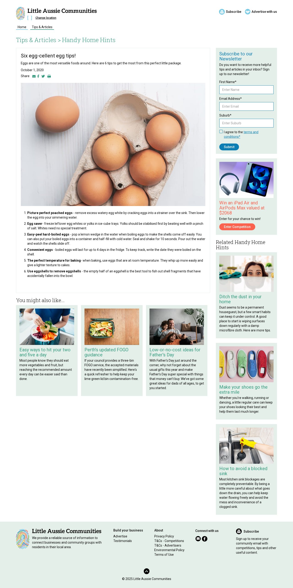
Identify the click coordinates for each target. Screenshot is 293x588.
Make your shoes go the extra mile (243, 390)
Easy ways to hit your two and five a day (45, 352)
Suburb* (225, 115)
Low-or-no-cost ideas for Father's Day (175, 352)
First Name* (227, 82)
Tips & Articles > (38, 40)
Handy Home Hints (89, 40)
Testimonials (122, 541)
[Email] (34, 76)
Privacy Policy (164, 536)
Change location (45, 17)
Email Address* (230, 98)
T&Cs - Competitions (169, 541)
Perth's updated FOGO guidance (106, 352)
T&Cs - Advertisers (167, 545)
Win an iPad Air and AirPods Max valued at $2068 (242, 207)
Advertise (120, 536)
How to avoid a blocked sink (243, 471)
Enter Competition (237, 227)
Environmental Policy (169, 550)
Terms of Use (164, 554)
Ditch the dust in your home (240, 299)
